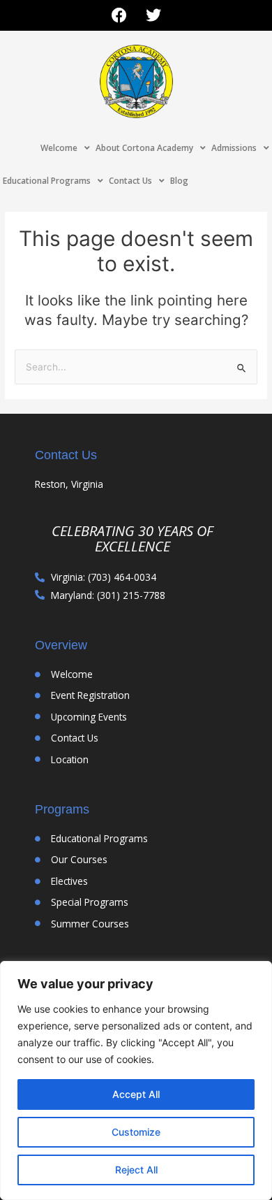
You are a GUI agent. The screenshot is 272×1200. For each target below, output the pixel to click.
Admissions (234, 148)
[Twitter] (153, 15)
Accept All (136, 1094)
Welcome (58, 148)
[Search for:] (136, 367)
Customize (136, 1132)
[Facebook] (119, 15)
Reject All (136, 1170)
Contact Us (130, 181)
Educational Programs (47, 181)
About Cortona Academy (144, 148)
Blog (179, 181)
